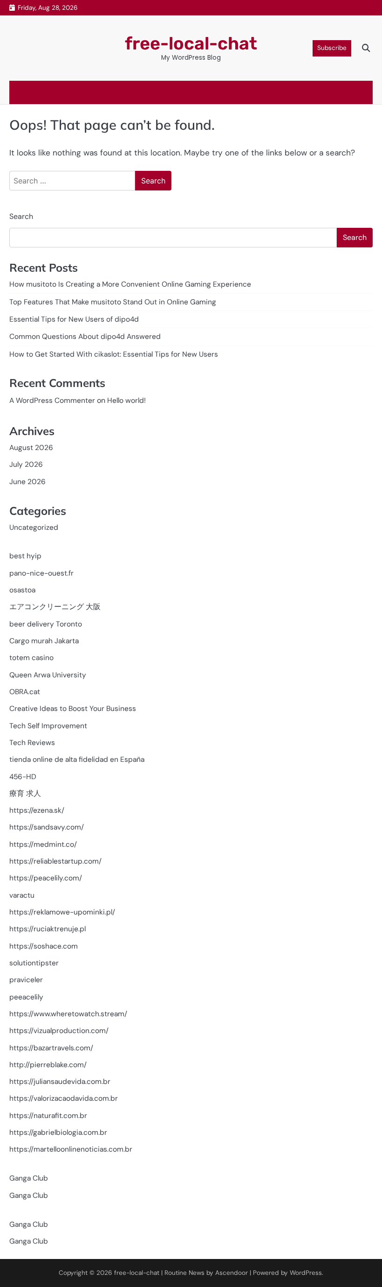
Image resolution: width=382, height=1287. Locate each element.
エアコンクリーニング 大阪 (55, 607)
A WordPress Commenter (52, 400)
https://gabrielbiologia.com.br (58, 1132)
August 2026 (31, 447)
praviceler (26, 980)
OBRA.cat (24, 691)
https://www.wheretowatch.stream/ (68, 1014)
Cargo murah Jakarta (44, 641)
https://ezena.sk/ (36, 810)
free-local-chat (191, 43)
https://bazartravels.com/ (51, 1048)
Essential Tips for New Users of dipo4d (74, 319)
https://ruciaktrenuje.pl (47, 929)
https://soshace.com (43, 946)
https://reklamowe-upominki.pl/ (62, 912)
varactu (21, 895)
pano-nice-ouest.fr (41, 573)
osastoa (22, 590)
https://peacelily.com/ (45, 878)
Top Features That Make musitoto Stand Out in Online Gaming (112, 302)
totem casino (31, 657)
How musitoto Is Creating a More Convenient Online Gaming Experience (130, 284)
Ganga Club (28, 1178)
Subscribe (332, 48)
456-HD (22, 776)
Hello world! (126, 400)
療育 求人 (25, 793)
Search (21, 216)
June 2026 (27, 481)
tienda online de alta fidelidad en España (76, 759)
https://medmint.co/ (43, 844)
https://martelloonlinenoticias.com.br (70, 1149)
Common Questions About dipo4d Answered (85, 336)
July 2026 (26, 464)
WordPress (306, 1273)
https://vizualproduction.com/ (59, 1030)
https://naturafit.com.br (48, 1115)
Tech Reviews (32, 742)
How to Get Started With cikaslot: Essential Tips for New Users (113, 354)
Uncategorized (33, 527)
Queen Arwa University (47, 675)
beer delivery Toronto (45, 624)
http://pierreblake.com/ (48, 1064)
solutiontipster (34, 963)
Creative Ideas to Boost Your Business (72, 708)
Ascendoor (231, 1273)
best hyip (25, 556)
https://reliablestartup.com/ (55, 861)
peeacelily (26, 997)
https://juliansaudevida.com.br (59, 1081)
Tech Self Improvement (48, 726)
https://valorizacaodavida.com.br (63, 1098)
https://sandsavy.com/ (46, 827)
